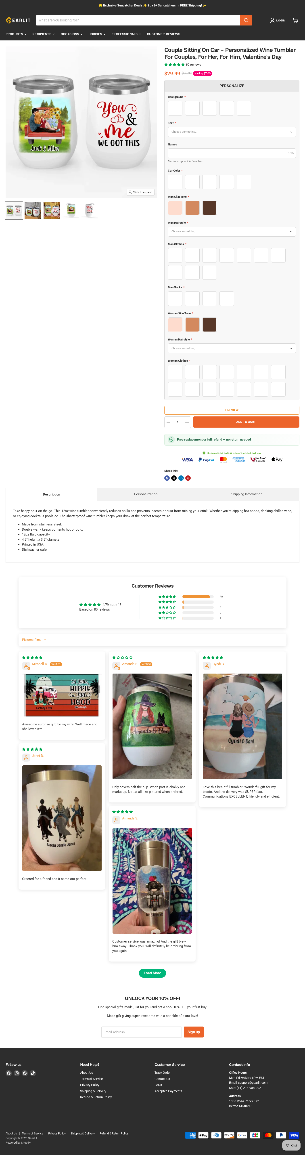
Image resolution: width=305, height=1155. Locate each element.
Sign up (194, 1032)
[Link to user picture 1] (62, 695)
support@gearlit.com (252, 1082)
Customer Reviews (163, 34)
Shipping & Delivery (93, 1091)
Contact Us (162, 1079)
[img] (32, 657)
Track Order (163, 1072)
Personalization (145, 494)
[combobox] (138, 20)
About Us (86, 1072)
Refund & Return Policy (96, 1097)
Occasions (70, 34)
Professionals (124, 34)
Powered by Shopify (18, 1142)
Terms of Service (91, 1079)
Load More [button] (152, 973)
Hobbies (95, 34)
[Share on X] (174, 478)
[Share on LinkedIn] (181, 478)
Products (15, 34)
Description (51, 494)
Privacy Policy (89, 1085)
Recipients (42, 34)
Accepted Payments (168, 1091)
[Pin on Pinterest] (188, 478)
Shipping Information (246, 494)
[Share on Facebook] (167, 478)
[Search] (246, 20)
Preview (231, 410)
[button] (175, 65)
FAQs (158, 1085)
